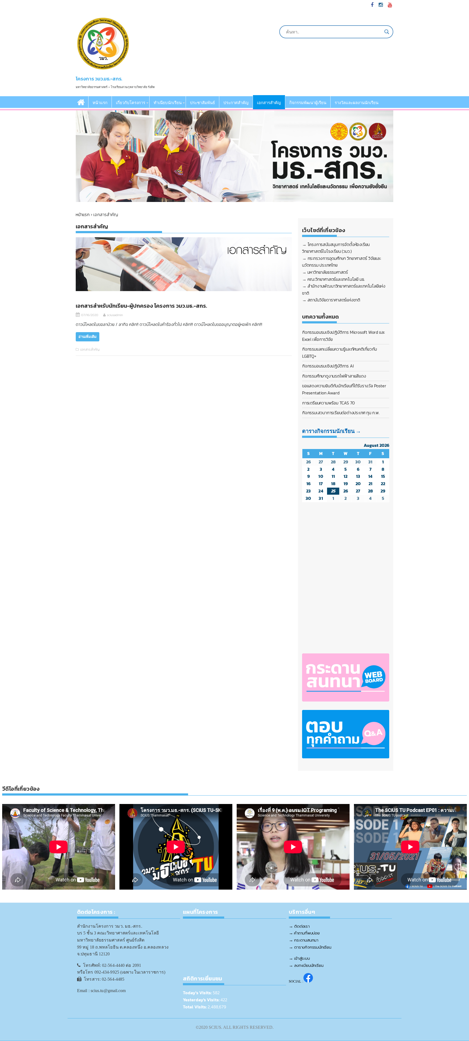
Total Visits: (195, 1006)
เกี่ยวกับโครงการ (130, 102)
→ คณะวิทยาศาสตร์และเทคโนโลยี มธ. (333, 279)
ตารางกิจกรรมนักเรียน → (331, 431)
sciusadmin (115, 315)
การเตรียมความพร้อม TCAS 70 (328, 403)
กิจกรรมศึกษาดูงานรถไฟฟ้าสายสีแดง (334, 376)
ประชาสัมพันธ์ (202, 102)
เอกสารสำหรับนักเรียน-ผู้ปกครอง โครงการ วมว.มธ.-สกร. (141, 306)
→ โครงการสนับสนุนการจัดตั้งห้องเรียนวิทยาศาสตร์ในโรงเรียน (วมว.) (336, 248)
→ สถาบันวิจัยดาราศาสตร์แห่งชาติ (331, 300)
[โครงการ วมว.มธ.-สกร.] (81, 102)
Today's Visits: (198, 992)
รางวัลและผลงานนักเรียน (356, 102)
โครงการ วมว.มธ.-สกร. (99, 78)
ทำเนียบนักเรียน (168, 102)
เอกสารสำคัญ (269, 102)
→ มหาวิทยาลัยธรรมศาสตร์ (325, 272)
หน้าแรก (100, 102)
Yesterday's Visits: (201, 999)
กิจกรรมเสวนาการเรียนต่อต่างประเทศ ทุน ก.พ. (341, 412)
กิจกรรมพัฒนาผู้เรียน (307, 102)
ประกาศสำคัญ (236, 102)
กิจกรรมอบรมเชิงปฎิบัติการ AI (328, 366)
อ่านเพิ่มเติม (87, 336)
